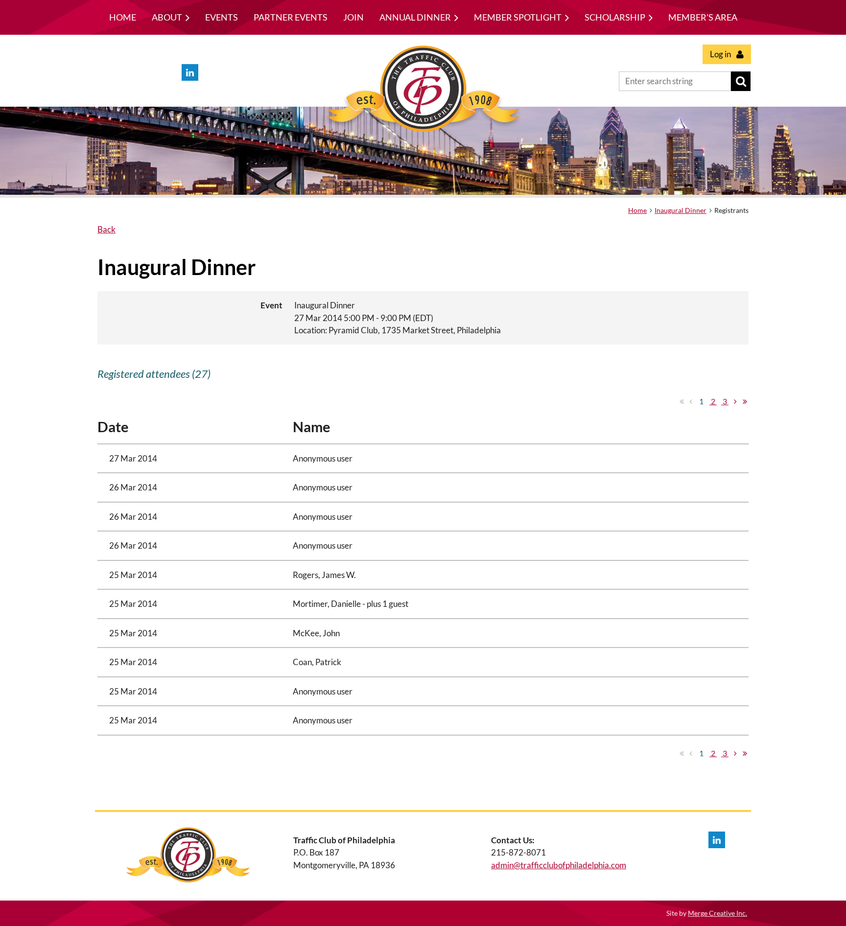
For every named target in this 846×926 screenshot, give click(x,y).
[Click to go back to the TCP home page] (423, 134)
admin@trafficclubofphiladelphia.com (558, 865)
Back (106, 229)
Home (637, 210)
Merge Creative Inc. (717, 913)
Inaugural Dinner (680, 210)
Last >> (745, 401)
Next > (735, 401)
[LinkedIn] (190, 72)
